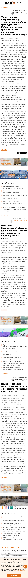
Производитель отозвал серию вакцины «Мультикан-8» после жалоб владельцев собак (15, 346)
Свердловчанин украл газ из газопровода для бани (12, 358)
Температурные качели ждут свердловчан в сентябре (12, 191)
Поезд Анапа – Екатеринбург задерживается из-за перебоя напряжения (12, 203)
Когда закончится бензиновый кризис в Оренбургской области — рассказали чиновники (15, 197)
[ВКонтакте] (18, 153)
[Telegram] (22, 153)
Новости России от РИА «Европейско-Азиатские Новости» (10, 3)
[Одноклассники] (20, 153)
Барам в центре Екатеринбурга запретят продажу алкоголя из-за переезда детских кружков (13, 363)
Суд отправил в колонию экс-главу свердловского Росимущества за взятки (13, 556)
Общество (4, 149)
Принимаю (14, 575)
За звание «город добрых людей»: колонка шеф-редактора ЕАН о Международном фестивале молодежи (13, 552)
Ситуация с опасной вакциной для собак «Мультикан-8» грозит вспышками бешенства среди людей (14, 529)
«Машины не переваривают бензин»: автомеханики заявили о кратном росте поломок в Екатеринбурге (14, 519)
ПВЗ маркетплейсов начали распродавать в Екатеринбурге (13, 187)
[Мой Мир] (24, 153)
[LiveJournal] (26, 153)
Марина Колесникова (20, 220)
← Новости (4, 7)
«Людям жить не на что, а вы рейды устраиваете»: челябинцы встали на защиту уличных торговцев (14, 209)
